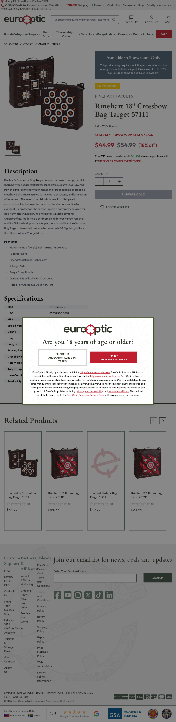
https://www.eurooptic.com (95, 372)
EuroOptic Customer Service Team (85, 395)
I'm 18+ (114, 357)
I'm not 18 (62, 357)
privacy (80, 391)
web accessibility (94, 391)
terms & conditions (118, 391)
